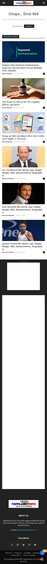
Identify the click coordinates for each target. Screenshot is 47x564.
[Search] (44, 3)
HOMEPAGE (29, 26)
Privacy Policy (16, 555)
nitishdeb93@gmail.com (28, 530)
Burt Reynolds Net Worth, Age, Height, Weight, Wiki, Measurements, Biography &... (22, 210)
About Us (8, 553)
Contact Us (18, 553)
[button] (3, 3)
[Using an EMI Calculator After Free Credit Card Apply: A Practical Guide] (23, 122)
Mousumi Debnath (8, 178)
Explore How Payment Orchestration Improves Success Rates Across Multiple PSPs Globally (22, 68)
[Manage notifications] (42, 559)
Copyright (27, 553)
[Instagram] (18, 545)
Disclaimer (36, 553)
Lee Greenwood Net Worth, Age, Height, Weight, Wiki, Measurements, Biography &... (22, 173)
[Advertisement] (23, 276)
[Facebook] (12, 545)
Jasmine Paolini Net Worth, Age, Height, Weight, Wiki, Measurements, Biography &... (22, 246)
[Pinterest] (29, 545)
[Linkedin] (23, 545)
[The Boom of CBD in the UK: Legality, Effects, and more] (23, 88)
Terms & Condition (29, 555)
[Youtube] (35, 545)
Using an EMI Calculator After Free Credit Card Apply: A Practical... (23, 137)
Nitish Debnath (7, 73)
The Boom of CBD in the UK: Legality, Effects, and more (21, 103)
